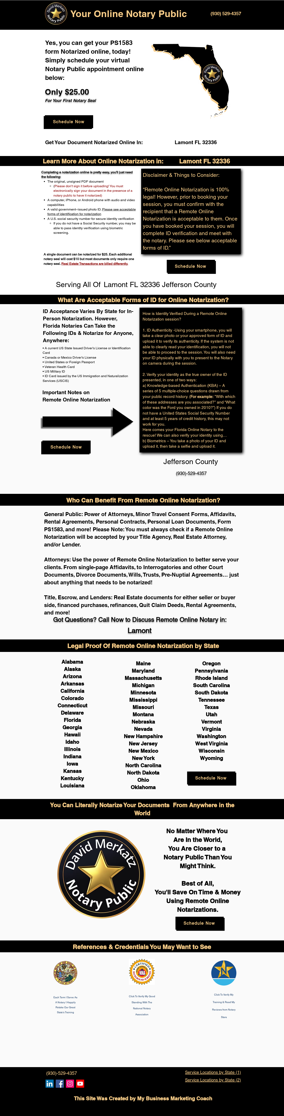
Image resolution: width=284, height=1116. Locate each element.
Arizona (72, 676)
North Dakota (143, 772)
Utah (211, 714)
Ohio (143, 780)
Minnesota (143, 692)
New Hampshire (143, 736)
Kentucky (72, 778)
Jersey (149, 743)
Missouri (143, 707)
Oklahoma (143, 787)
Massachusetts (143, 678)
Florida (72, 720)
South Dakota (211, 692)
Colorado (72, 698)
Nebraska (143, 721)
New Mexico (143, 751)
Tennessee (211, 700)
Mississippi (143, 700)
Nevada (143, 729)
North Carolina (143, 765)
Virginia (211, 729)
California (72, 691)
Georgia (72, 727)
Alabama (72, 662)
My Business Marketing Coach (174, 1098)
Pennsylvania (211, 671)
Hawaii (72, 734)
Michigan (143, 685)
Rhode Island (211, 678)
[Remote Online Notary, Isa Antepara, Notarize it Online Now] (60, 1084)
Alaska (72, 669)
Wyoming (211, 758)
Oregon (211, 663)
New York (143, 758)
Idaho (72, 742)
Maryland (143, 671)
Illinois (72, 749)
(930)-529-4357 (191, 473)
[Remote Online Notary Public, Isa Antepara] (70, 1084)
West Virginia (211, 743)
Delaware (72, 713)
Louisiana (72, 785)
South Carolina (211, 685)
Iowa (72, 764)
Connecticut (72, 705)
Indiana (72, 756)
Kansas (72, 771)
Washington (211, 736)
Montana (143, 714)
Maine (143, 663)
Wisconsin (212, 751)
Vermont (211, 721)
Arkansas (72, 683)
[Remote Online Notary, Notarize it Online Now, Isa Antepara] (50, 1084)
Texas (211, 707)
